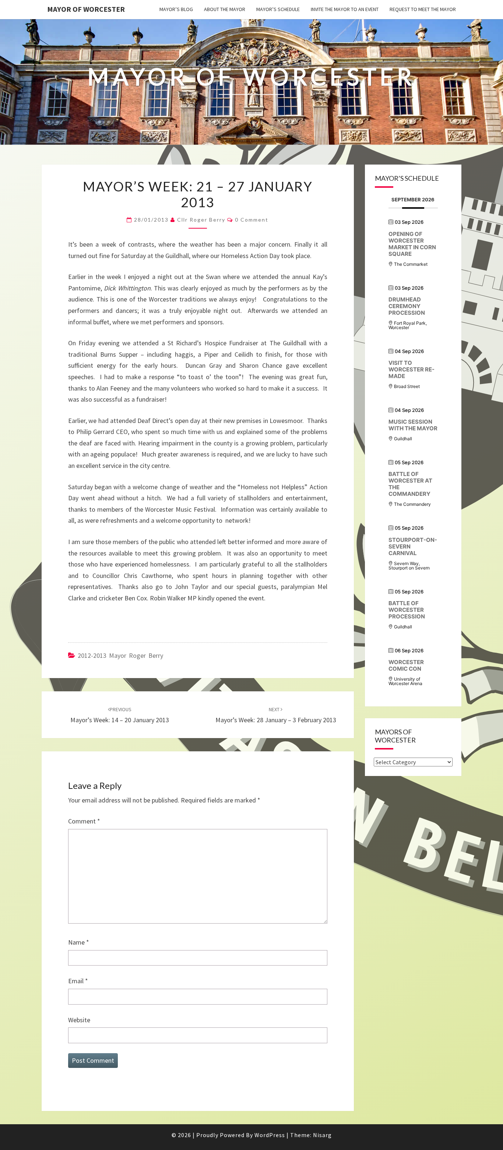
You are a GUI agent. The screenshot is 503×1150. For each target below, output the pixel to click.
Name (78, 942)
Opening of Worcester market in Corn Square (412, 243)
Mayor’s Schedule (278, 9)
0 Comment (251, 219)
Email (78, 981)
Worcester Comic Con (406, 665)
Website (79, 1020)
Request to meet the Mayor (423, 9)
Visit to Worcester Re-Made (411, 369)
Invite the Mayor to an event (345, 9)
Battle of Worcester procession (406, 610)
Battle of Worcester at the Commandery (410, 483)
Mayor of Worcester (86, 9)
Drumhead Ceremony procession (406, 306)
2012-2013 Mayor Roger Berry (120, 655)
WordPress (269, 1135)
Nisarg (322, 1135)
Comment (84, 821)
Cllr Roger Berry (201, 219)
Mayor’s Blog (176, 9)
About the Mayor (224, 9)
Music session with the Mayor (412, 425)
